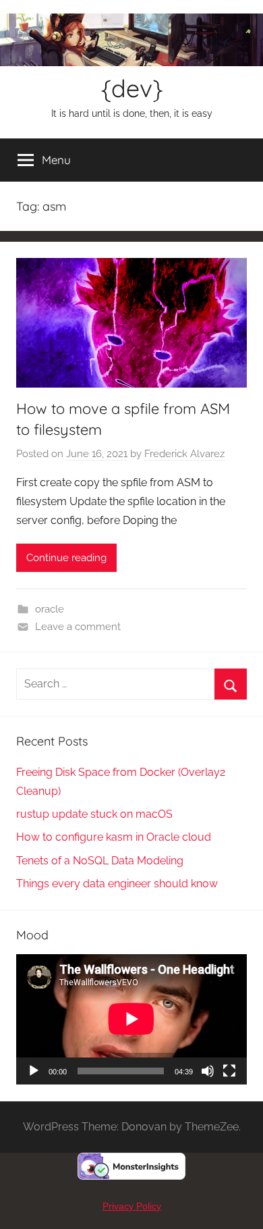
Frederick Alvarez (184, 454)
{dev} (132, 88)
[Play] (33, 1071)
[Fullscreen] (229, 1071)
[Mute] (207, 1071)
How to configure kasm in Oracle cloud (113, 837)
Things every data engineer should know (117, 883)
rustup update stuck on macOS (94, 814)
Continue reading (66, 558)
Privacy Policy (132, 1206)
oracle (49, 609)
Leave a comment (78, 627)
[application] (131, 1019)
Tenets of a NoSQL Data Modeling (99, 860)
